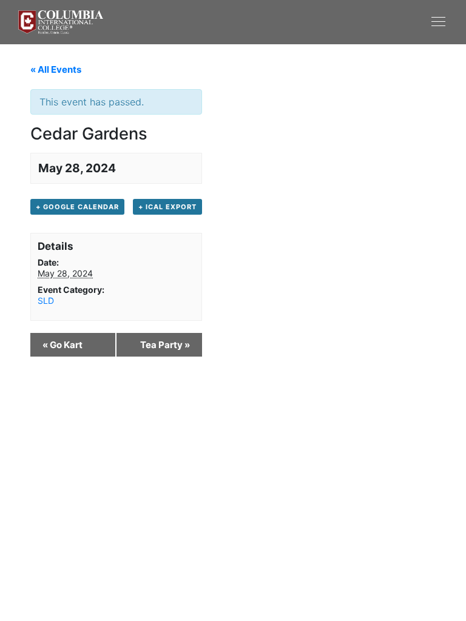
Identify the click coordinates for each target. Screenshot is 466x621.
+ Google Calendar (77, 207)
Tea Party (165, 345)
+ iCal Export (167, 207)
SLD (46, 300)
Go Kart (62, 345)
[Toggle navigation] (340, 21)
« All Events (55, 69)
